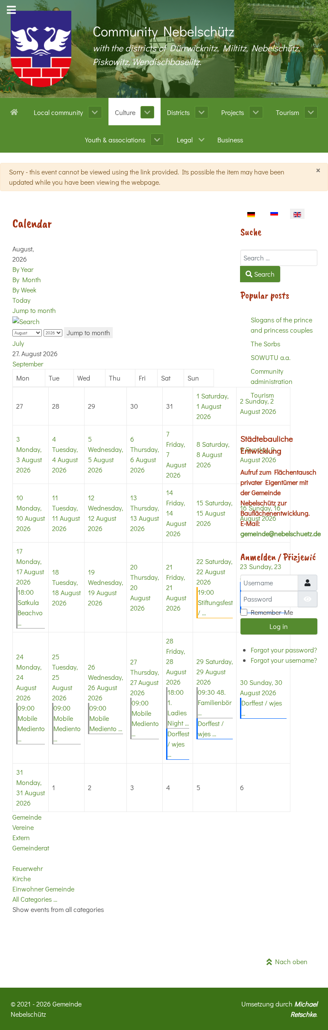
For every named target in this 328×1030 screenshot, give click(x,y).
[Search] (26, 320)
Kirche (21, 878)
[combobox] (278, 258)
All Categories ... (34, 898)
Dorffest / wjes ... (178, 743)
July (18, 343)
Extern (21, 837)
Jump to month (34, 310)
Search (263, 273)
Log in (278, 626)
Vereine (23, 827)
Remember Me (272, 612)
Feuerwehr (27, 868)
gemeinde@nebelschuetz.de (280, 533)
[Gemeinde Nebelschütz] (41, 49)
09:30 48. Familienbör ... (214, 702)
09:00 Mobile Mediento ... (105, 718)
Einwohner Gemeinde (43, 888)
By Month (26, 279)
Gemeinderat (30, 847)
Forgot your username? (284, 659)
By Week (24, 289)
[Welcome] (15, 111)
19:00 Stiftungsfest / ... (215, 602)
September (27, 363)
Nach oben (290, 961)
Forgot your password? (284, 649)
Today (21, 299)
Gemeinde (26, 816)
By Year (22, 269)
